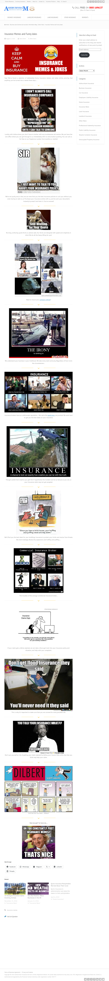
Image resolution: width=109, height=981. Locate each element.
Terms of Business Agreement (12, 972)
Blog (58, 1)
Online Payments (9, 1)
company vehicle (45, 300)
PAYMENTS (85, 17)
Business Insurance (85, 88)
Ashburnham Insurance (86, 83)
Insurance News (84, 107)
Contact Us (41, 1)
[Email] (88, 2)
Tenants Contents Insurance (88, 135)
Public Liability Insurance (87, 130)
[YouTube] (103, 2)
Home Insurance (84, 102)
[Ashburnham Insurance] (19, 11)
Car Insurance (83, 93)
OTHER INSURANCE (70, 17)
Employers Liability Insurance (88, 97)
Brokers (29, 1)
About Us (35, 1)
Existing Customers (20, 1)
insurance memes (12, 910)
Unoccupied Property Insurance (89, 140)
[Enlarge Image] (38, 45)
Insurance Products (51, 1)
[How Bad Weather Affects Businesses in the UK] (38, 889)
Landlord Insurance (85, 116)
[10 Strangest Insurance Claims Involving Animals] (15, 889)
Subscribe (84, 55)
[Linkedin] (98, 2)
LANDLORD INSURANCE (34, 17)
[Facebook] (93, 2)
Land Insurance (84, 111)
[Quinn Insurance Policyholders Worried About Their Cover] (62, 892)
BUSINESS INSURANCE (14, 17)
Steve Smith (22, 38)
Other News (33, 38)
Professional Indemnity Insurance (90, 125)
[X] (91, 2)
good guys (51, 415)
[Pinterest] (96, 2)
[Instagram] (101, 2)
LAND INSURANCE (52, 17)
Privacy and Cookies (27, 972)
